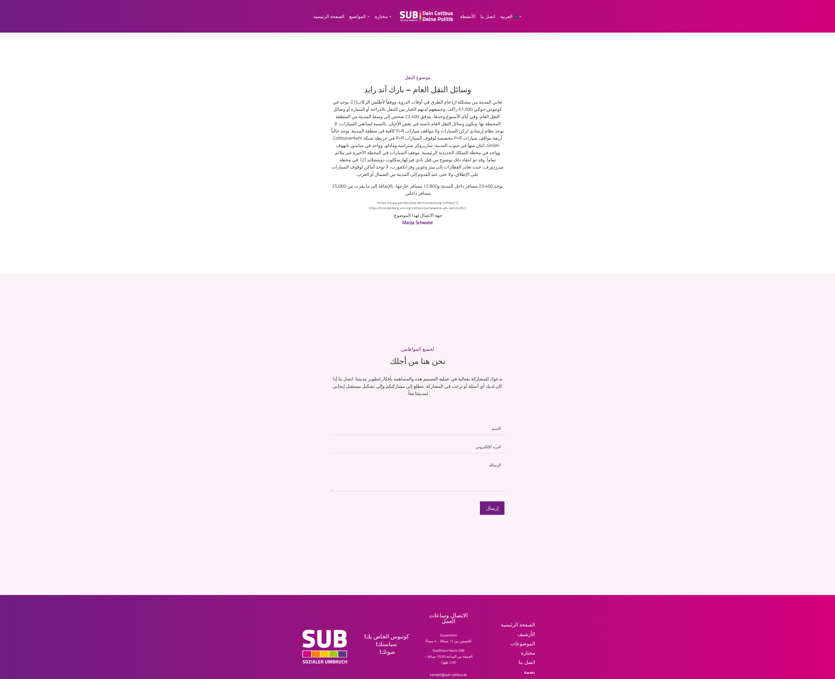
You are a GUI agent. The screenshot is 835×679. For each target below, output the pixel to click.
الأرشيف (526, 634)
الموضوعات (522, 643)
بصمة (529, 672)
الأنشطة (468, 16)
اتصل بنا (487, 16)
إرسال (492, 508)
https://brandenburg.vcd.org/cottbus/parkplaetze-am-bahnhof (415, 208)
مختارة (381, 16)
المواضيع (357, 16)
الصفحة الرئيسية (328, 16)
